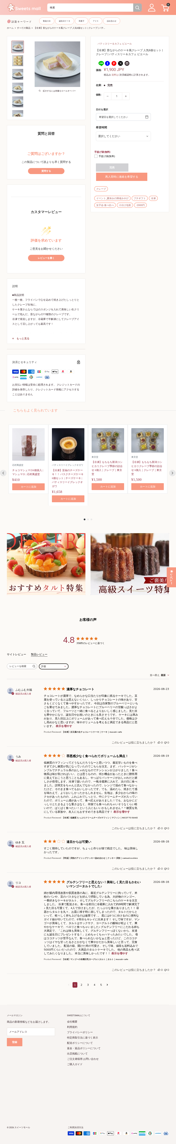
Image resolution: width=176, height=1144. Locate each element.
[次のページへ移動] (107, 985)
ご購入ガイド (74, 1064)
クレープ (101, 188)
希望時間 (101, 127)
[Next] (172, 473)
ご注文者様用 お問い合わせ (83, 1058)
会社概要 (72, 1021)
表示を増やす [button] (64, 726)
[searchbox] (19, 666)
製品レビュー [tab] (39, 654)
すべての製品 (23, 28)
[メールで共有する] (127, 63)
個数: (99, 94)
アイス (95, 21)
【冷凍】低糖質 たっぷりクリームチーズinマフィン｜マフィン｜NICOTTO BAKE (100, 817)
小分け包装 (125, 205)
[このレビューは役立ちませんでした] (165, 743)
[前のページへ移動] (69, 985)
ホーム (10, 28)
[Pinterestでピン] (114, 63)
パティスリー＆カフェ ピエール (115, 43)
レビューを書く (46, 258)
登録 (14, 1042)
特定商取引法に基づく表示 (82, 1037)
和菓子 (81, 21)
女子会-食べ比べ (105, 205)
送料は (115, 74)
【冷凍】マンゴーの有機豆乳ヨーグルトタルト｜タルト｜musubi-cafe (95, 959)
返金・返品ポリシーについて (84, 1048)
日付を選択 (102, 109)
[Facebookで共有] (107, 63)
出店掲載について (77, 1053)
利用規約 (72, 1027)
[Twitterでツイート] (120, 63)
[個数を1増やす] (125, 96)
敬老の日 (47, 21)
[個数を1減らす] (107, 96)
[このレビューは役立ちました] (159, 743)
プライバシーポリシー (80, 1032)
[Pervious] (3, 473)
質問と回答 (46, 133)
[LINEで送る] (100, 63)
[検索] (137, 7)
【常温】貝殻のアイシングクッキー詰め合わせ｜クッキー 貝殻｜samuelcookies (100, 858)
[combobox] (90, 7)
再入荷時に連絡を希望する (121, 176)
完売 (112, 167)
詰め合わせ (111, 21)
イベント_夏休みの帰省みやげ (112, 198)
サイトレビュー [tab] (16, 654)
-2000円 (140, 205)
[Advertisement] (88, 1091)
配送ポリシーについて (80, 1043)
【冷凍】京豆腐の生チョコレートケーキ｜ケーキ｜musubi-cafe (92, 732)
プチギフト (140, 198)
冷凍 (153, 198)
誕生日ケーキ (64, 21)
